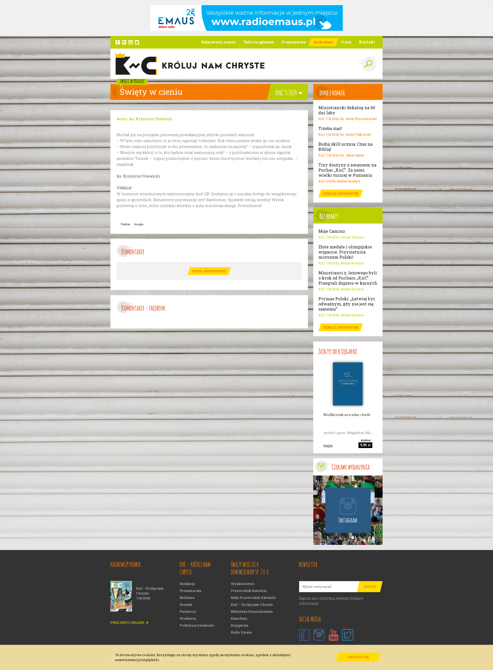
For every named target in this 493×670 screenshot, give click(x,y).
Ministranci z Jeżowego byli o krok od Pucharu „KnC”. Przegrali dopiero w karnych (347, 278)
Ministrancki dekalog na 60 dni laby (346, 110)
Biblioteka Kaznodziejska (252, 611)
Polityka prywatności (197, 625)
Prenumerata (190, 591)
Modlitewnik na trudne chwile (347, 415)
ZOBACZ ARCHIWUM (340, 193)
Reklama (187, 597)
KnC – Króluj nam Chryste (252, 604)
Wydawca (188, 618)
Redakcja (187, 584)
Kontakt (186, 604)
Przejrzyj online (127, 622)
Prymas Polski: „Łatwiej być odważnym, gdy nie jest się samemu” (346, 304)
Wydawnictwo (242, 584)
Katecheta (239, 618)
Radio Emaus (241, 632)
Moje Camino (331, 231)
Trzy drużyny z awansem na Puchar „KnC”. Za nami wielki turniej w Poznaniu (347, 170)
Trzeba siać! (330, 128)
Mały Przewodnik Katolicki (253, 597)
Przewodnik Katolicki (249, 591)
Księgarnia (239, 625)
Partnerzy (188, 611)
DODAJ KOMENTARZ (209, 271)
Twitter (125, 224)
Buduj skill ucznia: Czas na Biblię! (345, 147)
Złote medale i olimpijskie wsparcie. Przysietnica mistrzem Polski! (345, 252)
